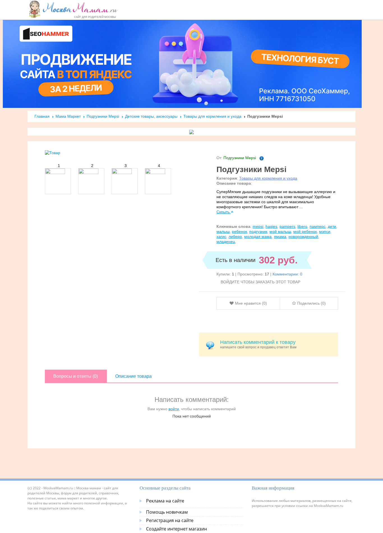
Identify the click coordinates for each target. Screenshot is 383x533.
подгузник (258, 231)
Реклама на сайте (165, 500)
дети (332, 226)
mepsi (258, 226)
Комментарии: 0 (287, 274)
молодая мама (258, 236)
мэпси (324, 231)
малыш (223, 231)
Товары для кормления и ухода (212, 116)
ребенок (239, 231)
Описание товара (133, 376)
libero (302, 226)
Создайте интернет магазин (176, 528)
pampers (287, 226)
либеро (235, 236)
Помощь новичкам (167, 512)
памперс (318, 226)
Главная (42, 116)
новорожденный (303, 236)
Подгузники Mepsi (103, 116)
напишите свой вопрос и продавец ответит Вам (258, 344)
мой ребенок (305, 231)
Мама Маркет (68, 116)
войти (174, 409)
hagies (271, 226)
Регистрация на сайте (169, 520)
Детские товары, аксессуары (152, 116)
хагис (221, 236)
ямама (280, 236)
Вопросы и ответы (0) (75, 376)
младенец (225, 241)
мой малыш (280, 231)
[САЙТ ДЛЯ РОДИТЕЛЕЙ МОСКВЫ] (72, 9)
